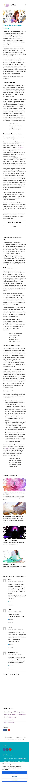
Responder (10, 604)
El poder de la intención (10, 717)
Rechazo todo (14, 780)
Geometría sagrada (9, 722)
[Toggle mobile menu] (25, 5)
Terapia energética (9, 720)
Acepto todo (14, 772)
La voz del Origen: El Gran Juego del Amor (14, 712)
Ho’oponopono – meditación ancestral (13, 516)
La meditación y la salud (9, 564)
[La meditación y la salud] (14, 556)
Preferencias (14, 776)
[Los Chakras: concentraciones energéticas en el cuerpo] (14, 484)
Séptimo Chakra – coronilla (10, 540)
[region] (14, 772)
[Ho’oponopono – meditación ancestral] (14, 508)
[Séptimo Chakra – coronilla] (14, 532)
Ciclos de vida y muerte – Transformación (15, 714)
